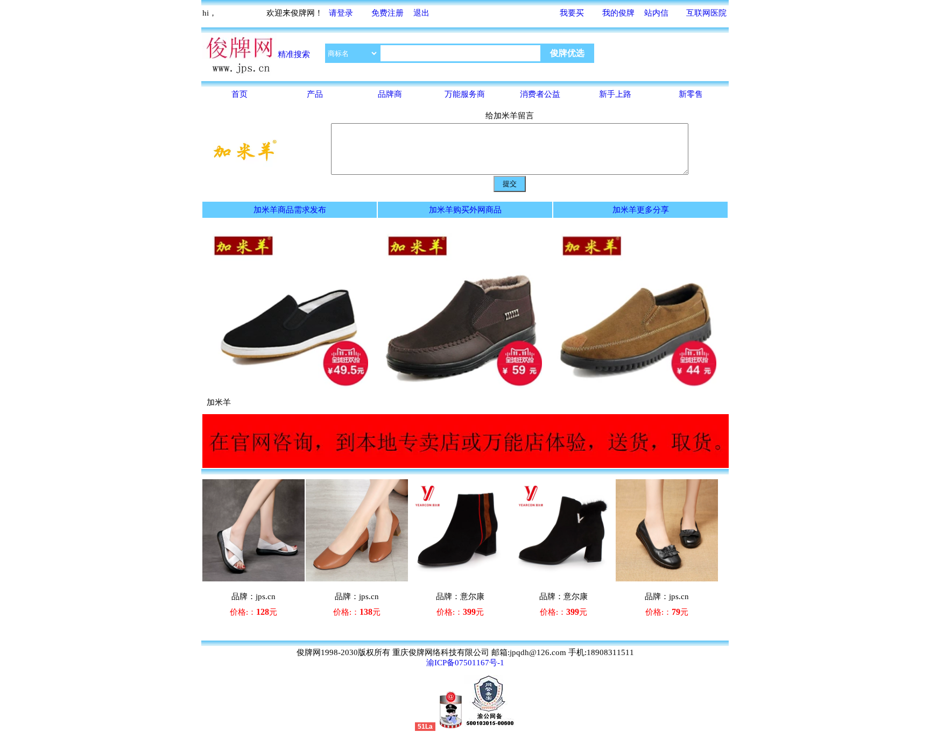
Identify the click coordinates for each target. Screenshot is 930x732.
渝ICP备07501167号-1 (465, 662)
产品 (315, 94)
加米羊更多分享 (640, 209)
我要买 (572, 13)
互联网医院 (706, 13)
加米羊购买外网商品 (465, 209)
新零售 (691, 94)
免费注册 (387, 13)
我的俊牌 (618, 13)
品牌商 (390, 94)
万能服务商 (465, 94)
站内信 (656, 13)
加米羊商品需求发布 (289, 209)
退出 (421, 13)
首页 (239, 94)
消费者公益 (540, 94)
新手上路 (615, 94)
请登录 (341, 13)
